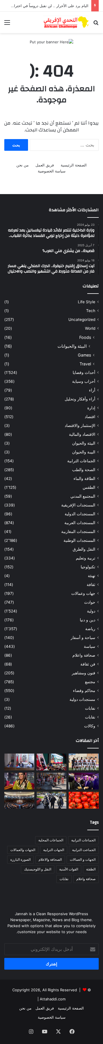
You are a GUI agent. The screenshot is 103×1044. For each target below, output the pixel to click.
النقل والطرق (84, 549)
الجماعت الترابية (84, 850)
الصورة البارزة (20, 859)
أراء (92, 390)
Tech (90, 310)
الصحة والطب (83, 469)
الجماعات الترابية (81, 461)
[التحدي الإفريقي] (66, 22)
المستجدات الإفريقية (78, 505)
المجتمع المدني (82, 496)
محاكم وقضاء (84, 690)
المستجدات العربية (79, 522)
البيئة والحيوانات (72, 346)
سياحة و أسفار (83, 637)
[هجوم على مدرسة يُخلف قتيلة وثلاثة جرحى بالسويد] (52, 800)
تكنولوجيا (88, 567)
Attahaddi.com (53, 999)
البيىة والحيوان (83, 452)
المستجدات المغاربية (78, 531)
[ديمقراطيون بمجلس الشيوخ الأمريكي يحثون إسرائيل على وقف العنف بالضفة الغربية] (19, 800)
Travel (85, 363)
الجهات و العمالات (83, 859)
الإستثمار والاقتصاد (80, 425)
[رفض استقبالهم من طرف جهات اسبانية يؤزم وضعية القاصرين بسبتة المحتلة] (52, 781)
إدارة (91, 408)
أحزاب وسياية (83, 381)
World (90, 328)
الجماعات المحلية (50, 840)
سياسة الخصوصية (52, 171)
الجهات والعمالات (22, 850)
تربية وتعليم (85, 558)
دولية (91, 611)
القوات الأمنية (68, 869)
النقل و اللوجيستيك (37, 869)
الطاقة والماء (84, 478)
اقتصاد (90, 416)
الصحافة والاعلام (50, 859)
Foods (85, 337)
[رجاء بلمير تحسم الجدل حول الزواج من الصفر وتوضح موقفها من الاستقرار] (19, 781)
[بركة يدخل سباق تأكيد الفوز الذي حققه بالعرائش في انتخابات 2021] (84, 781)
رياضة (90, 628)
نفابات (90, 708)
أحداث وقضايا (84, 372)
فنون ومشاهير (83, 673)
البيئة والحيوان (83, 443)
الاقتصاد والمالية (82, 434)
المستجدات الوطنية (79, 540)
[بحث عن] (96, 24)
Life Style (86, 302)
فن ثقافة (87, 664)
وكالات (89, 726)
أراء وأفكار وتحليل (80, 399)
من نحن (22, 165)
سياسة (89, 646)
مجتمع (90, 681)
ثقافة (91, 584)
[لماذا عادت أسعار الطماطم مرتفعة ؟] (84, 800)
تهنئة (91, 575)
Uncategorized (81, 319)
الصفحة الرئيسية (74, 165)
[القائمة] (7, 24)
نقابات (90, 717)
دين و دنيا (87, 620)
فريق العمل (44, 165)
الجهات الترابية (53, 850)
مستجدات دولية (82, 699)
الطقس (89, 487)
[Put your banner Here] (51, 41)
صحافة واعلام (83, 655)
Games (84, 355)
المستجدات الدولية (80, 514)
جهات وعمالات (83, 593)
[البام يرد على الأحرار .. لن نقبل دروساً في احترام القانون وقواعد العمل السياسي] (19, 762)
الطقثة (91, 869)
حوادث (89, 602)
